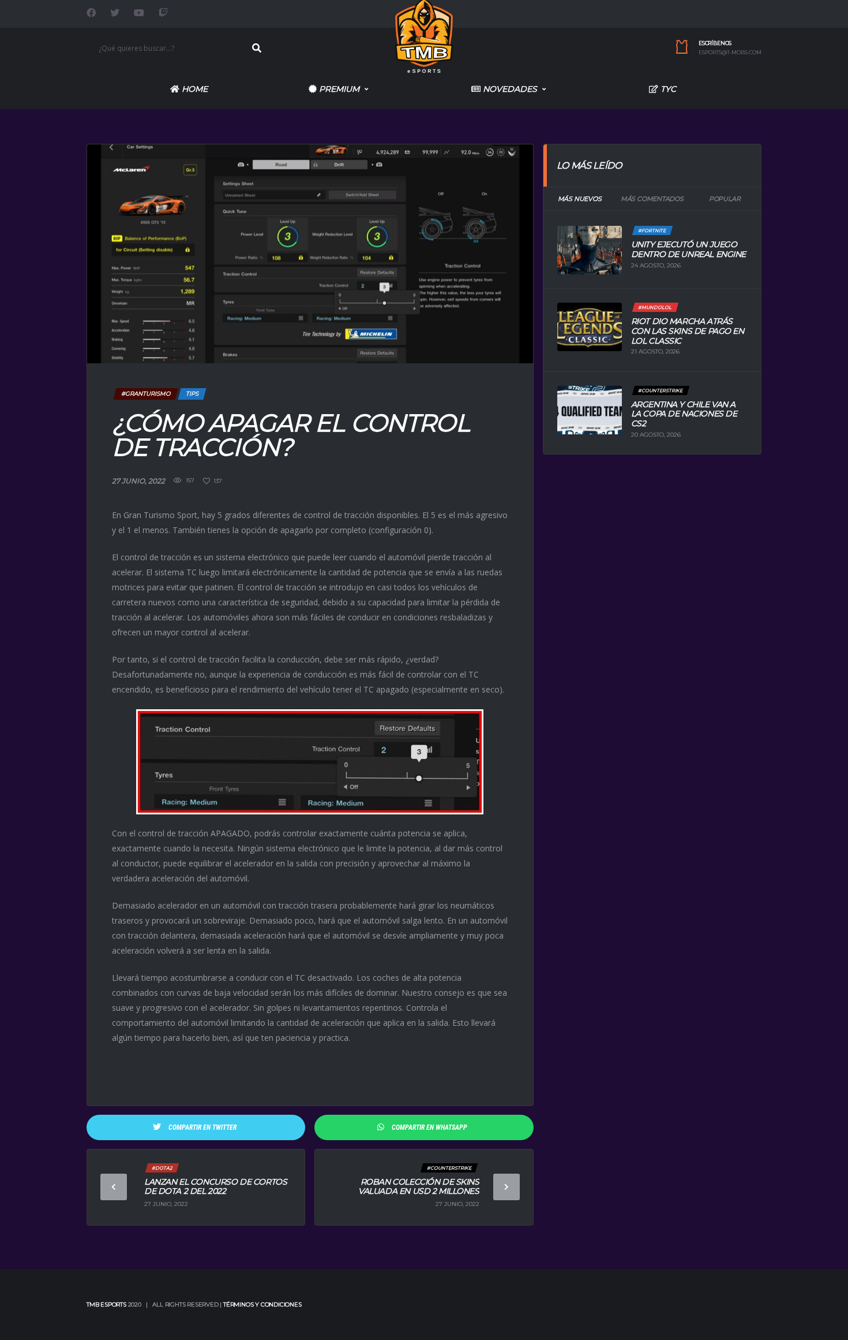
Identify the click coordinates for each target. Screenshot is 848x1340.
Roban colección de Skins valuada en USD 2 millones (418, 1187)
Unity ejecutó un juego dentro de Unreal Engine (688, 249)
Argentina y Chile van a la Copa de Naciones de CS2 (684, 414)
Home (193, 89)
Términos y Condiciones (262, 1304)
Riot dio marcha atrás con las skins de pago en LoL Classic (687, 331)
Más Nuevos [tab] (580, 199)
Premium (338, 89)
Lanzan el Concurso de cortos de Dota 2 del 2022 (215, 1187)
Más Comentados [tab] (652, 199)
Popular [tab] (724, 199)
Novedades (509, 89)
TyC (667, 89)
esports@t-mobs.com (730, 52)
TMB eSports (106, 1304)
